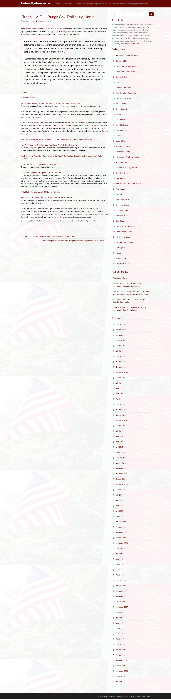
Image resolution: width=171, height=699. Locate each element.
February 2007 (121, 644)
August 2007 (120, 612)
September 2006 (122, 671)
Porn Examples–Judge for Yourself (128, 183)
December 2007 (121, 591)
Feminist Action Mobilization (126, 93)
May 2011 (119, 393)
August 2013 (120, 340)
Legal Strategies (122, 125)
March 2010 (120, 452)
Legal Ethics (120, 119)
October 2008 (121, 537)
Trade (52, 28)
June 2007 (119, 623)
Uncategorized (121, 247)
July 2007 (119, 617)
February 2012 (121, 356)
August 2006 (120, 676)
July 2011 (119, 383)
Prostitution (81, 221)
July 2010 (119, 431)
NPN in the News (122, 162)
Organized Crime (122, 173)
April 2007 (119, 633)
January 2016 (121, 329)
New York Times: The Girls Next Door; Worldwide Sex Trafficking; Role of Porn (50, 145)
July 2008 (119, 553)
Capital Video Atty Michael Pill (126, 66)
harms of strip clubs (64, 125)
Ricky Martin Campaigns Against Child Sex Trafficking (40, 192)
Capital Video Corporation (125, 71)
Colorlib (132, 696)
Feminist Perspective (123, 98)
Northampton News (123, 151)
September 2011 (122, 372)
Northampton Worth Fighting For (128, 157)
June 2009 (119, 500)
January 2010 (121, 463)
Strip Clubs (120, 221)
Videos (118, 253)
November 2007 (121, 596)
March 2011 (120, 399)
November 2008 (121, 532)
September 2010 (122, 420)
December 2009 (121, 468)
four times (101, 114)
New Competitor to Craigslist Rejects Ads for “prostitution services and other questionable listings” (57, 139)
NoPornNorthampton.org (103, 696)
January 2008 (121, 585)
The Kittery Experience (124, 231)
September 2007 (122, 607)
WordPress (146, 696)
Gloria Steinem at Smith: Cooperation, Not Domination (41, 172)
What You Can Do (122, 263)
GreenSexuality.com (131, 44)
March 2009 (120, 516)
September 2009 (122, 484)
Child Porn (119, 82)
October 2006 (121, 665)
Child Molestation (41, 221)
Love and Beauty (122, 130)
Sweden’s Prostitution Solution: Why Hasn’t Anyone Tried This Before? (47, 197)
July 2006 (119, 681)
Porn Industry (121, 189)
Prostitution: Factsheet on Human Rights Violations (39, 164)
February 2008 (121, 580)
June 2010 (119, 436)
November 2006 (121, 660)
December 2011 (121, 362)
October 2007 (121, 601)
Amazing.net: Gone (120, 278)
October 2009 (121, 479)
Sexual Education (122, 210)
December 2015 (121, 335)
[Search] (151, 14)
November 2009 (121, 473)
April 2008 (119, 569)
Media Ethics (52, 221)
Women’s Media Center (33, 28)
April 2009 (119, 511)
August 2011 (120, 377)
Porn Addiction (121, 178)
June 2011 (119, 388)
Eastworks (81, 122)
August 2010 (120, 425)
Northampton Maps (123, 146)
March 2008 (120, 575)
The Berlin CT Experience (125, 226)
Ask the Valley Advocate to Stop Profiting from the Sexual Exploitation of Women (50, 103)
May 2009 (119, 505)
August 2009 (120, 489)
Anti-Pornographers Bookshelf (127, 55)
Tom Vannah (85, 128)
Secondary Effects (122, 205)
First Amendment (122, 103)
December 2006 (121, 655)
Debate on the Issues (123, 87)
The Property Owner (123, 237)
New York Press (90, 125)
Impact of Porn (121, 114)
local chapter (30, 62)
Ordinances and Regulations (67, 221)
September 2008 (122, 543)
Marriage (119, 135)
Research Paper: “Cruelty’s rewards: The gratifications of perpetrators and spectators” (74, 240)
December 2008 (121, 527)
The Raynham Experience (125, 242)
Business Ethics (29, 221)
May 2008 (119, 564)
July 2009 (119, 495)
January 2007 (121, 649)
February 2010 (121, 457)
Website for (27, 98)
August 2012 (120, 345)
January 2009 (121, 521)
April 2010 (119, 447)
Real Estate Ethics (122, 199)
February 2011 (121, 404)
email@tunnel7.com (44, 21)
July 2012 (119, 351)
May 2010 (119, 441)
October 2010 (121, 415)
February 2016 (121, 324)
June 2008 (119, 559)
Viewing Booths (121, 258)
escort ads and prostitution (43, 125)
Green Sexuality (121, 109)
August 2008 (120, 548)
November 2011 (121, 367)
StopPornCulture (122, 215)
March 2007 (120, 639)
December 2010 (121, 409)
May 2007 (119, 628)
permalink (92, 221)
